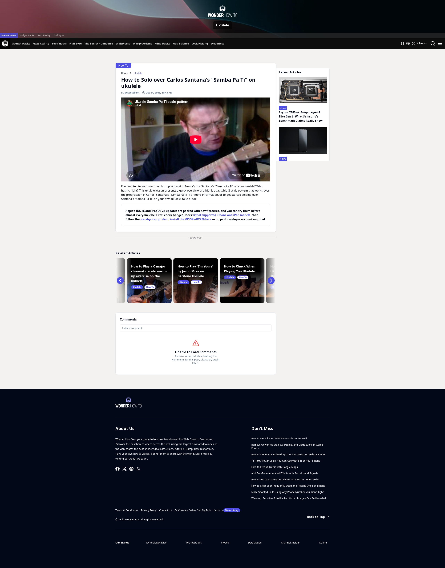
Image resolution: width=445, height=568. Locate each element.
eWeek (225, 542)
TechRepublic (194, 542)
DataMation (255, 542)
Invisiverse (123, 43)
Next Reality (44, 35)
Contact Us (165, 510)
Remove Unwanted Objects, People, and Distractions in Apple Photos (287, 446)
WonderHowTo (8, 35)
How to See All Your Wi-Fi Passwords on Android (279, 438)
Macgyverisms (142, 43)
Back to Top (316, 517)
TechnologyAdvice (156, 542)
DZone (323, 542)
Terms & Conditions (126, 510)
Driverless (217, 43)
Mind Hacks (162, 43)
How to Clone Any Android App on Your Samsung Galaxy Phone (288, 454)
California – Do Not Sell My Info (193, 510)
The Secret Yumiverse (98, 43)
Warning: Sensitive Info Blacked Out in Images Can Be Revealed (288, 498)
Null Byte (59, 35)
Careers (226, 510)
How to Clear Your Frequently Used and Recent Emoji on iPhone (288, 485)
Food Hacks (59, 43)
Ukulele (222, 25)
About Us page (138, 458)
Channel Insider (290, 542)
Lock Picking (200, 43)
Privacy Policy (148, 510)
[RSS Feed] (138, 469)
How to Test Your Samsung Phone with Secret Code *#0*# (285, 479)
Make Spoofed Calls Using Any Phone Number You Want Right (287, 492)
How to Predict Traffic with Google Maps (274, 467)
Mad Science (181, 43)
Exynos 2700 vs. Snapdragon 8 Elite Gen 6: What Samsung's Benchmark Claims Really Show (301, 116)
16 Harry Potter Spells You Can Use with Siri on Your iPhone (285, 460)
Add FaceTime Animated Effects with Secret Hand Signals (284, 473)
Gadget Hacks (27, 35)
